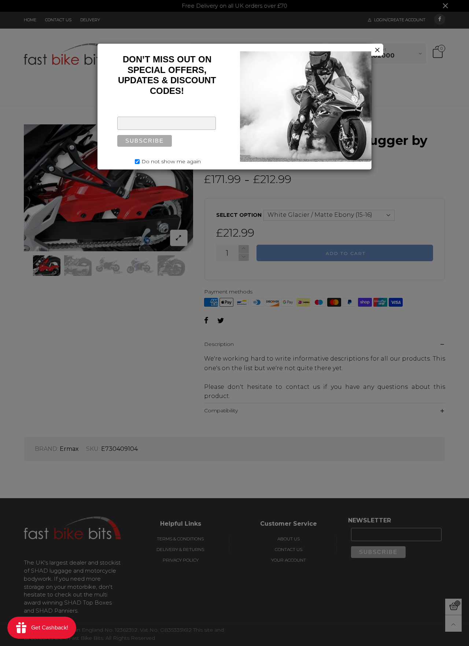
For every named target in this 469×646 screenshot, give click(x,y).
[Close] (377, 50)
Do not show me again (171, 161)
